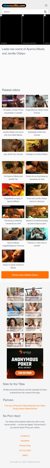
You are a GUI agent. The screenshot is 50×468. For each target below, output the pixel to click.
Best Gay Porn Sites (36, 405)
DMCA (25, 455)
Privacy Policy (25, 445)
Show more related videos (25, 274)
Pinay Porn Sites (20, 405)
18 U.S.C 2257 (25, 450)
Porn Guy (8, 405)
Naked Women (31, 408)
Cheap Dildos (18, 408)
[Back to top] (46, 463)
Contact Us (25, 435)
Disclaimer (25, 440)
